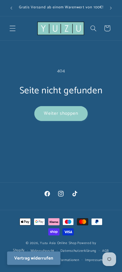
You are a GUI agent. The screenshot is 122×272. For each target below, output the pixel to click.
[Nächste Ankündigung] (110, 8)
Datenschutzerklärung (78, 251)
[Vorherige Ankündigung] (11, 8)
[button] (12, 28)
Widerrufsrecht (42, 251)
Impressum (94, 260)
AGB (105, 251)
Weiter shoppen (61, 113)
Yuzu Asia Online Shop (58, 243)
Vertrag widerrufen (33, 258)
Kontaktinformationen (61, 260)
